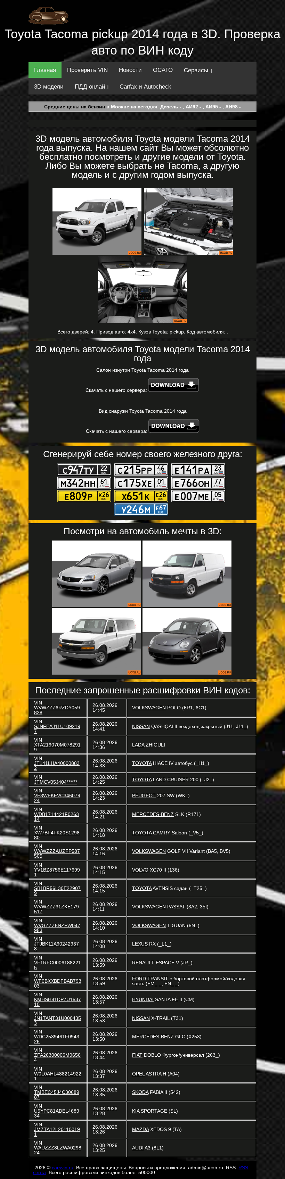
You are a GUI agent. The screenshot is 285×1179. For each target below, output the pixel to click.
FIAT (137, 1055)
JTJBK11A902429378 (56, 946)
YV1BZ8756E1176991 (57, 872)
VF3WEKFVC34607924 (57, 798)
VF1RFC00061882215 (57, 965)
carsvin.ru (62, 1167)
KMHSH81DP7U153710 (57, 1002)
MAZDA (140, 1129)
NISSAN (141, 726)
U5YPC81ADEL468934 (56, 1113)
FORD (139, 978)
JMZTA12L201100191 (57, 1132)
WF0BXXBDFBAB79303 (57, 983)
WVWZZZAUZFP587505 (57, 853)
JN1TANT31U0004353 (57, 1020)
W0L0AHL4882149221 (57, 1076)
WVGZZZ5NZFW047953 (57, 928)
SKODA (140, 1092)
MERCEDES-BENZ (153, 814)
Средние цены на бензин (74, 106)
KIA (135, 1111)
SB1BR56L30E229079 (57, 890)
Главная (45, 70)
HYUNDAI (143, 999)
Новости (130, 70)
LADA (138, 745)
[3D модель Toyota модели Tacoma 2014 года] (96, 221)
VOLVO (140, 870)
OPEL (138, 1074)
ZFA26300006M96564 (57, 1057)
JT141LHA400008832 (57, 765)
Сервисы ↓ (198, 70)
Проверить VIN (87, 70)
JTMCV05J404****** (55, 782)
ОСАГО (163, 70)
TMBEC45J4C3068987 (56, 1094)
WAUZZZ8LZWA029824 (57, 1150)
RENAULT (143, 962)
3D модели (49, 86)
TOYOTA (142, 763)
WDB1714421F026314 (56, 816)
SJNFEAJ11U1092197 (57, 729)
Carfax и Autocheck (145, 86)
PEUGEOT (144, 795)
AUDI (138, 1148)
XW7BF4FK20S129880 (57, 835)
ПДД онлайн (91, 86)
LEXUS (140, 944)
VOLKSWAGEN (149, 707)
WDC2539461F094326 (56, 1039)
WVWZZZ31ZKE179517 (56, 909)
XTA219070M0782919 (57, 747)
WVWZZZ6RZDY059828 (57, 710)
